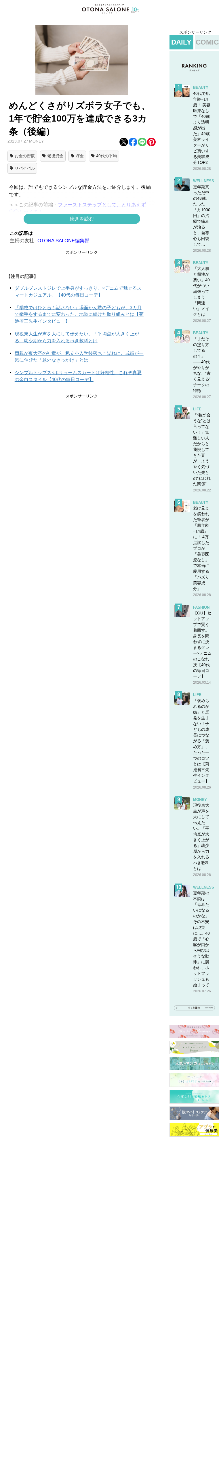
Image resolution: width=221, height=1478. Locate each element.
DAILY (181, 42)
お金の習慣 (25, 155)
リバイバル (25, 168)
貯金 (80, 155)
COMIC (207, 42)
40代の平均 (106, 155)
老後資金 (55, 155)
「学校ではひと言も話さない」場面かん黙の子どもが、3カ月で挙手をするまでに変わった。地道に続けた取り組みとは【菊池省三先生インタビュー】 (79, 314)
